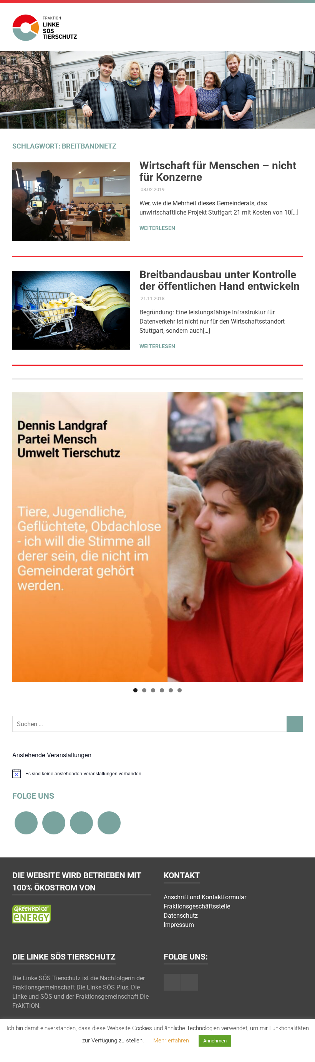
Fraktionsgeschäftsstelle (197, 906)
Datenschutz (181, 915)
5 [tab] (171, 690)
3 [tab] (153, 690)
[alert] (157, 773)
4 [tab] (162, 690)
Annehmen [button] (215, 1041)
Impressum (179, 924)
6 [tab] (179, 690)
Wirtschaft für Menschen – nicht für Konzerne (217, 171)
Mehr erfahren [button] (171, 1040)
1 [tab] (135, 690)
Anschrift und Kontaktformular (205, 897)
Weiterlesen (157, 228)
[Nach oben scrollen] (301, 1048)
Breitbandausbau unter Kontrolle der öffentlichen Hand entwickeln (219, 280)
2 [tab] (144, 690)
